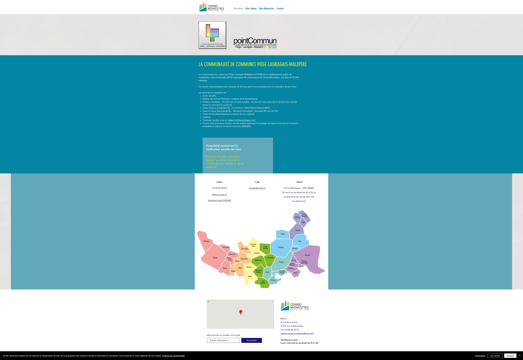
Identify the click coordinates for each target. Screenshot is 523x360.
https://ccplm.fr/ (219, 194)
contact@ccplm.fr (257, 188)
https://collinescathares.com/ (242, 120)
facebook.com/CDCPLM (219, 200)
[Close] (519, 355)
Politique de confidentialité (173, 355)
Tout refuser (495, 355)
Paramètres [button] (480, 355)
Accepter (510, 355)
